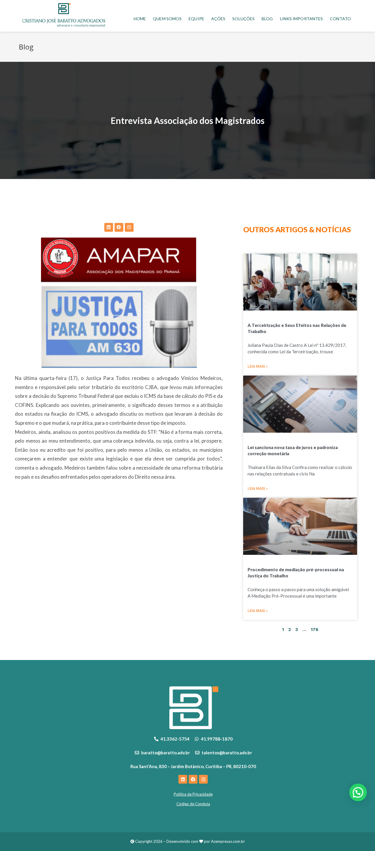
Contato (340, 18)
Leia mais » (258, 366)
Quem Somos (167, 18)
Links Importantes (301, 18)
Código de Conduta (193, 803)
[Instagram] (129, 227)
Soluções (243, 18)
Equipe (196, 18)
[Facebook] (119, 227)
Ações (218, 18)
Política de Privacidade (193, 794)
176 (314, 629)
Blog (267, 18)
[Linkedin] (108, 227)
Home (140, 18)
